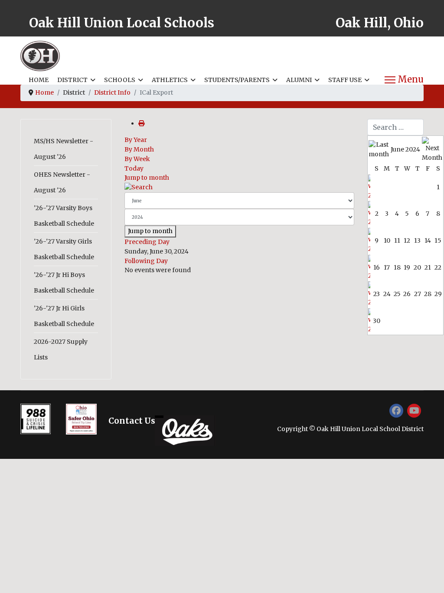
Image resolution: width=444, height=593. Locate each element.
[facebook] (396, 411)
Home (39, 80)
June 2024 (405, 149)
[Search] (239, 187)
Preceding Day (147, 242)
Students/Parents (237, 80)
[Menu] (404, 80)
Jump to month (146, 177)
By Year (135, 140)
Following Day (146, 261)
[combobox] (395, 127)
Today (134, 168)
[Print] (141, 123)
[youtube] (414, 411)
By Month (139, 149)
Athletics (170, 80)
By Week (137, 159)
